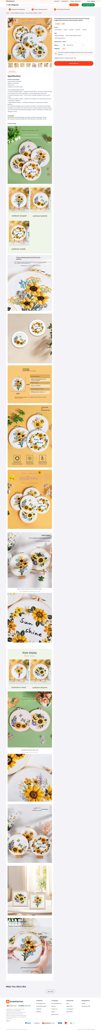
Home (7, 13)
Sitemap (93, 1029)
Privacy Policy (87, 1029)
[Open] (83, 45)
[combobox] (71, 45)
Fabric (40, 13)
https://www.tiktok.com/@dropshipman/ (7, 1021)
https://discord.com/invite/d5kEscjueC (9, 1021)
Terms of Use (80, 1029)
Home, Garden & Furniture (17, 13)
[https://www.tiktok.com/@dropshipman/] (7, 1021)
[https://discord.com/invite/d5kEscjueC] (9, 1021)
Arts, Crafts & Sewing (31, 13)
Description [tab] (12, 71)
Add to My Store (73, 63)
